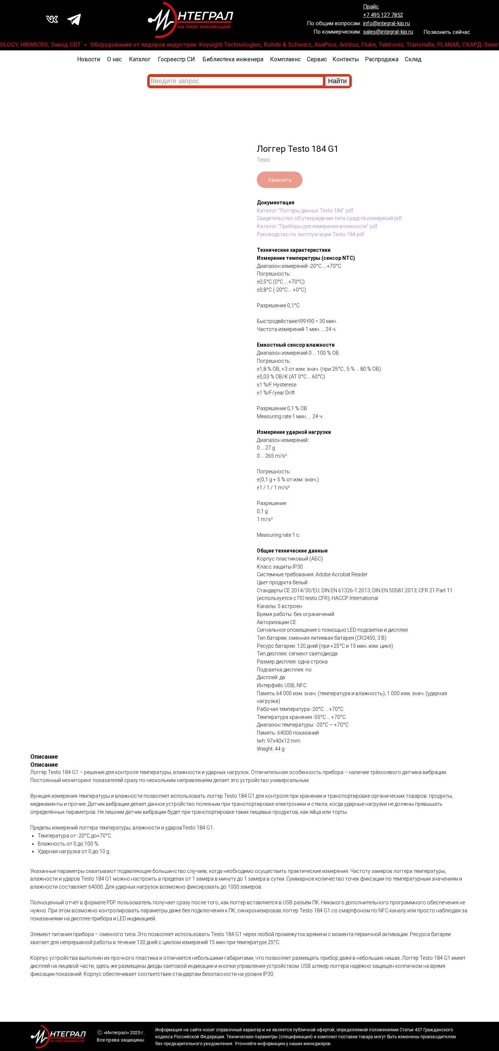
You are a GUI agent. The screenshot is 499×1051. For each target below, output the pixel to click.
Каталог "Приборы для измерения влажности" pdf (317, 226)
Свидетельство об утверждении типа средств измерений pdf (329, 218)
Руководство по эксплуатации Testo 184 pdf (310, 234)
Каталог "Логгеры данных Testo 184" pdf (305, 210)
